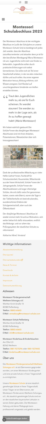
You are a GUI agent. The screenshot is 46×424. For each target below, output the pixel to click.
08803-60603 (15, 310)
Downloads (8, 270)
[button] (26, 2)
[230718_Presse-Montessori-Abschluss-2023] (23, 156)
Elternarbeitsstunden (12, 260)
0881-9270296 (16, 349)
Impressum (7, 281)
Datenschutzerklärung (12, 286)
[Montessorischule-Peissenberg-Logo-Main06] (23, 10)
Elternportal (8, 255)
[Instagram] (20, 2)
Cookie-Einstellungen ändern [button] (16, 418)
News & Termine (10, 265)
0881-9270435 (33, 349)
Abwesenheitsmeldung (12, 250)
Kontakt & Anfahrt (10, 276)
